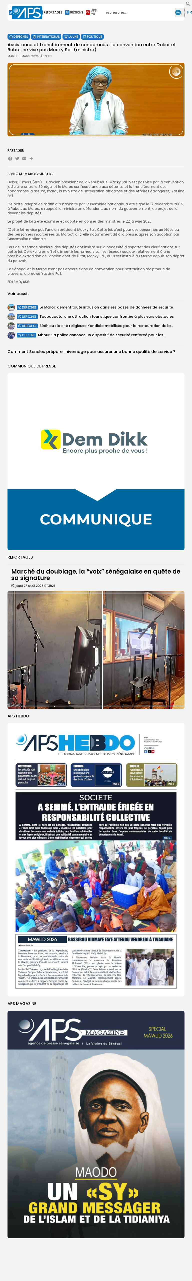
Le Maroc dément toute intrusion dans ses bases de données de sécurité (106, 307)
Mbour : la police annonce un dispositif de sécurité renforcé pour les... (102, 334)
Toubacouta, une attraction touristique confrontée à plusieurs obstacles (107, 316)
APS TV (94, 12)
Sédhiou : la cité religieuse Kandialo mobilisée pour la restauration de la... (106, 325)
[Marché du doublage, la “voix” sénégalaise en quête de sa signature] (96, 650)
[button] (188, 4)
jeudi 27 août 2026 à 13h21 (35, 585)
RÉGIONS (76, 12)
